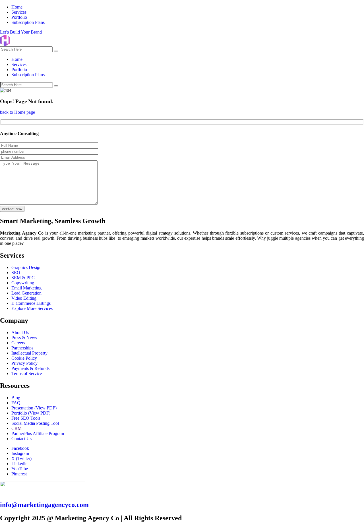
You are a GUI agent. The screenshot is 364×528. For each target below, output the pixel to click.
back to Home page (17, 112)
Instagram (20, 453)
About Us (20, 332)
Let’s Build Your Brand (21, 32)
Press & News (24, 337)
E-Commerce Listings (31, 303)
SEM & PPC (23, 277)
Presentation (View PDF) (34, 407)
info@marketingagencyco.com (44, 504)
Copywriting (22, 282)
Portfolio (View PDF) (30, 413)
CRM (16, 428)
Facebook (20, 448)
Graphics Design (26, 267)
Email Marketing (26, 287)
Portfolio (19, 17)
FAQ (15, 402)
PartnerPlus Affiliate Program (37, 433)
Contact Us (21, 438)
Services (18, 12)
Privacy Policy (24, 363)
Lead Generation (26, 293)
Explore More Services (32, 308)
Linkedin (19, 463)
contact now (12, 209)
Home (16, 7)
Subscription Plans (28, 22)
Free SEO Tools (25, 418)
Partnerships (22, 347)
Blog (15, 397)
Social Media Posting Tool (35, 423)
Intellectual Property (29, 353)
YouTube (19, 468)
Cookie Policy (24, 358)
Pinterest (19, 473)
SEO (15, 272)
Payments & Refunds (30, 368)
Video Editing (23, 298)
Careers (18, 342)
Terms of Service (26, 373)
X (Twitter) (21, 458)
